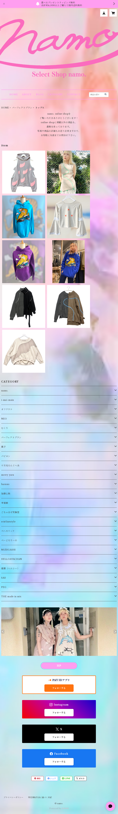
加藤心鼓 (5, 493)
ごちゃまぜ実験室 (10, 512)
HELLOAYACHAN (11, 559)
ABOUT (27, 94)
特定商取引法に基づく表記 (40, 797)
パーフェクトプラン (22, 107)
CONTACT (74, 94)
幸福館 (4, 503)
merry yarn (7, 474)
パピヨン (5, 456)
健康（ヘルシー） (10, 568)
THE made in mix (11, 596)
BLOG (40, 94)
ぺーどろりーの (9, 540)
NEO (4, 418)
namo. (4, 390)
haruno (5, 484)
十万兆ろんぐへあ (10, 465)
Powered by (55, 808)
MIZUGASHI (8, 549)
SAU (3, 577)
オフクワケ (7, 409)
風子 (3, 446)
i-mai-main (7, 400)
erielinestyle (8, 521)
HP (59, 665)
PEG (3, 587)
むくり (4, 428)
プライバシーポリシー (13, 797)
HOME (13, 94)
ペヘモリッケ (8, 531)
